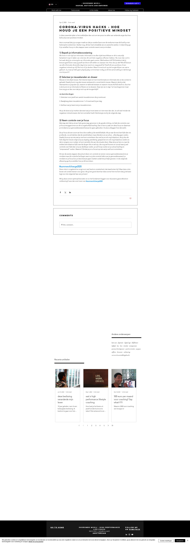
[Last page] (112, 425)
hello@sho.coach (104, 531)
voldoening (127, 352)
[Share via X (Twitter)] (65, 192)
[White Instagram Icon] (129, 535)
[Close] (187, 540)
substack (134, 529)
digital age (127, 343)
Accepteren (180, 541)
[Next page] (108, 425)
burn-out (114, 343)
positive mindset (130, 349)
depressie (120, 343)
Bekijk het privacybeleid (36, 542)
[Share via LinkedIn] (70, 192)
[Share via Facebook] (60, 192)
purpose (138, 349)
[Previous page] (83, 425)
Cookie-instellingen (166, 541)
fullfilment (135, 343)
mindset (126, 346)
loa (118, 346)
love (121, 346)
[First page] (79, 425)
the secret (119, 352)
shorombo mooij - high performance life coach (99, 528)
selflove (114, 352)
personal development (118, 349)
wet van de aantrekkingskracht (121, 355)
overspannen (133, 346)
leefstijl (114, 346)
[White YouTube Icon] (132, 535)
